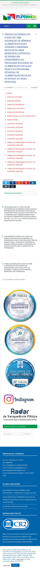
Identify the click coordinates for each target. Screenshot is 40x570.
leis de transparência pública (12, 542)
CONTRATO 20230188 (15, 127)
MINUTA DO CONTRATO (16, 108)
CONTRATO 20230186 (15, 135)
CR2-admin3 (8, 87)
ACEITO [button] (15, 565)
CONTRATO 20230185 (15, 124)
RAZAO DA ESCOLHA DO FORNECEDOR (21, 116)
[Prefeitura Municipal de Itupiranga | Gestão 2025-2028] (20, 16)
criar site (15, 534)
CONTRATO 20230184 (15, 139)
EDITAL (9, 93)
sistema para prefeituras (29, 534)
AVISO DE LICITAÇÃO (14, 97)
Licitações (34, 87)
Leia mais (20, 559)
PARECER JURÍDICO (14, 101)
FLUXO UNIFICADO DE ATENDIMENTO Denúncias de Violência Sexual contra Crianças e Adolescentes (20, 5)
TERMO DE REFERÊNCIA (15, 105)
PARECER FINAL (12, 120)
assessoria (17, 537)
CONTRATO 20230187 (15, 131)
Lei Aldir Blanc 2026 (9, 506)
